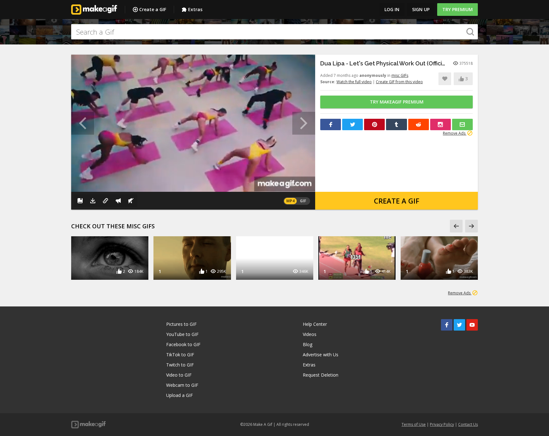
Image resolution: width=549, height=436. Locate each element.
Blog (307, 344)
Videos (309, 334)
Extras (195, 9)
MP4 (290, 201)
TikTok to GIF (180, 355)
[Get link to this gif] (105, 200)
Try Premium (457, 9)
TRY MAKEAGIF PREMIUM (397, 102)
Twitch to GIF (180, 365)
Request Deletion (320, 375)
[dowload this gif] (92, 200)
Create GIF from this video (399, 81)
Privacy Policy (442, 424)
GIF (303, 201)
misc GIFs (399, 75)
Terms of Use (414, 424)
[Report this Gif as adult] (118, 200)
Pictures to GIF (181, 324)
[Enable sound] (131, 200)
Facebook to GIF (183, 344)
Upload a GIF (179, 395)
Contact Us (468, 424)
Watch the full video (354, 81)
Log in (391, 9)
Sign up (421, 9)
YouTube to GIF (182, 334)
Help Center (315, 324)
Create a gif (396, 200)
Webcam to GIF (182, 385)
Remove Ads (454, 133)
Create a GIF (152, 9)
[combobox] (274, 31)
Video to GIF (179, 375)
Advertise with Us (320, 355)
